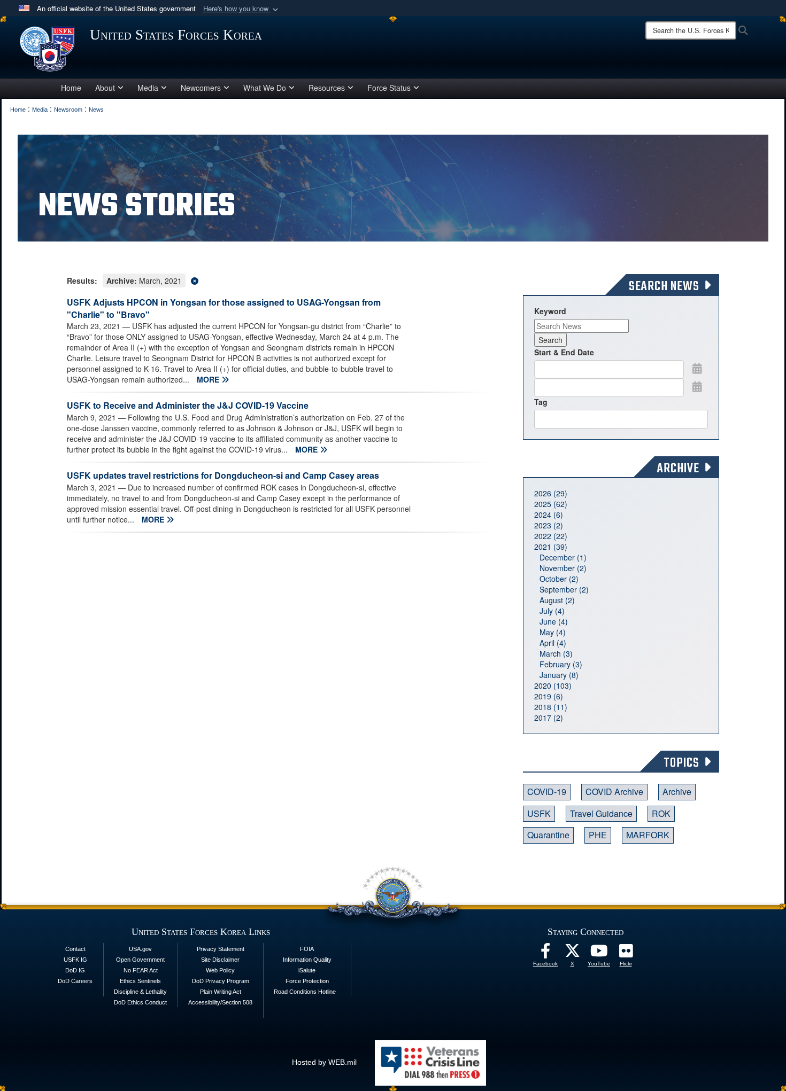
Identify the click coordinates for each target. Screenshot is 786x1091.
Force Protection (307, 981)
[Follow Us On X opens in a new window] (572, 953)
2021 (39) (550, 546)
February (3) (561, 664)
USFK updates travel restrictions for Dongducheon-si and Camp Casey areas (223, 475)
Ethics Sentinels (140, 981)
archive (676, 791)
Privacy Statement (220, 949)
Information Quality (307, 959)
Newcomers (201, 87)
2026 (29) (550, 493)
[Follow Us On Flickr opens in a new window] (625, 953)
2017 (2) (548, 717)
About (105, 87)
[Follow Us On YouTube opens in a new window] (598, 953)
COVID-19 (546, 791)
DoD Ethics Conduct (140, 1002)
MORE (209, 379)
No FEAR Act (141, 970)
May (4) (553, 632)
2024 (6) (548, 514)
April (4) (553, 642)
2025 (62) (550, 503)
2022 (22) (550, 536)
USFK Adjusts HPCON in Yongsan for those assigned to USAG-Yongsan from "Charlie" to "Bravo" (224, 308)
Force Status (389, 87)
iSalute (306, 970)
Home (71, 87)
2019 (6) (548, 696)
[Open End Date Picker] (697, 386)
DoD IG (75, 970)
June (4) (554, 621)
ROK (661, 813)
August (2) (557, 600)
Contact (75, 949)
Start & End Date (564, 352)
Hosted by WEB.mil (324, 1062)
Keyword (550, 311)
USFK (539, 813)
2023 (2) (548, 525)
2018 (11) (550, 707)
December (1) (563, 557)
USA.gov (140, 949)
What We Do (264, 87)
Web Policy (220, 970)
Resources (327, 87)
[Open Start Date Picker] (697, 368)
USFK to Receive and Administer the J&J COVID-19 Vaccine (188, 405)
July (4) (552, 610)
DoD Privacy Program (220, 981)
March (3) (556, 653)
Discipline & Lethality (140, 991)
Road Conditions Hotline (305, 991)
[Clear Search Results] (279, 280)
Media (147, 87)
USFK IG (75, 959)
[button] (241, 8)
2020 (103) (553, 685)
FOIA (307, 949)
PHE (598, 835)
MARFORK (647, 835)
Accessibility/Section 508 (220, 1002)
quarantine (548, 835)
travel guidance (601, 813)
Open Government (140, 959)
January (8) (559, 674)
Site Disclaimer (220, 959)
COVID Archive (614, 791)
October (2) (559, 578)
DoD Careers (75, 981)
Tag (541, 401)
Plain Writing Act (220, 991)
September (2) (564, 589)
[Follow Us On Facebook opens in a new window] (545, 953)
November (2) (563, 568)
